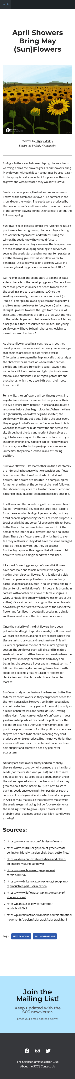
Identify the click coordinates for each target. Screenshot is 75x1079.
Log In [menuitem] (5, 4)
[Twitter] (48, 1051)
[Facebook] (27, 1051)
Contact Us (48, 1066)
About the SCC (29, 1066)
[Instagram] (37, 1051)
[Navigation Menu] (7, 13)
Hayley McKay (44, 141)
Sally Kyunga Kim (45, 936)
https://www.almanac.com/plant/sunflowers (34, 841)
